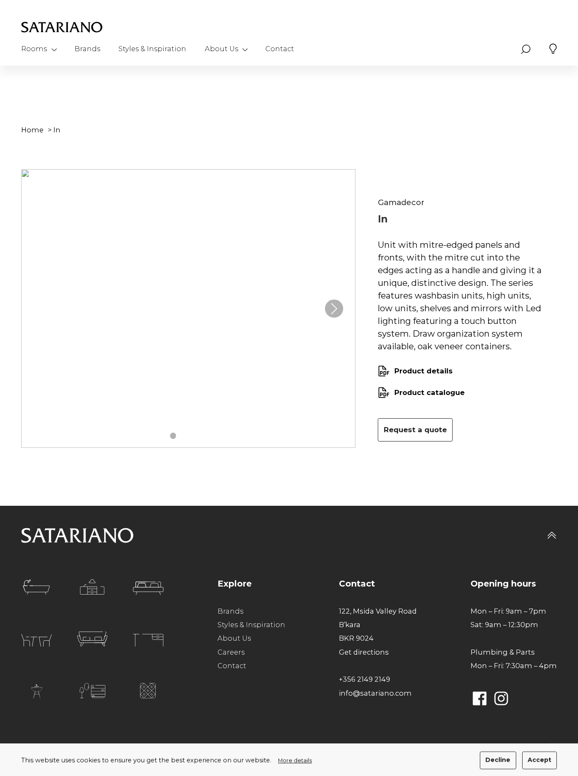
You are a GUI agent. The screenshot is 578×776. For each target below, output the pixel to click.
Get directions (364, 652)
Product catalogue (429, 392)
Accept (539, 760)
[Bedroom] (148, 588)
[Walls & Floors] (148, 690)
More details (295, 760)
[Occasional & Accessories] (92, 690)
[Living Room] (92, 639)
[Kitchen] (92, 587)
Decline (497, 760)
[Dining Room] (36, 640)
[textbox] (460, 296)
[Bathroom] (36, 587)
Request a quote (415, 429)
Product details (423, 371)
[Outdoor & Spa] (36, 691)
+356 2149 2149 (364, 679)
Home (32, 130)
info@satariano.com (375, 693)
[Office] (148, 640)
